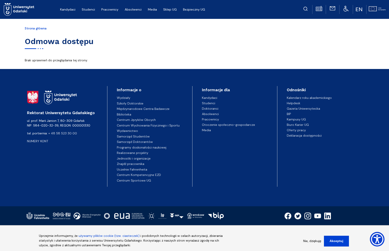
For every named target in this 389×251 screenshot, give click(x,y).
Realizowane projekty (132, 153)
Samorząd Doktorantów (135, 142)
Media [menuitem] (152, 9)
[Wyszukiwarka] (305, 8)
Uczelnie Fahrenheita (132, 169)
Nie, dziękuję (312, 241)
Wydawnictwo (127, 131)
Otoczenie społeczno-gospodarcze (228, 125)
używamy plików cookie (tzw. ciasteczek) (109, 236)
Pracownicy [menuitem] (109, 9)
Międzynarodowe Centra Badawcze (143, 109)
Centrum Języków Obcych (136, 120)
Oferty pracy (296, 130)
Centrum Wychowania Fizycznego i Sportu (148, 125)
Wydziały (123, 98)
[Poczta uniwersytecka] (332, 8)
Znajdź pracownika (130, 164)
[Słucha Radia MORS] (319, 8)
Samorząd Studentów (133, 136)
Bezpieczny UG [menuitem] (194, 9)
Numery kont (37, 141)
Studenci (208, 103)
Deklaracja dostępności (304, 135)
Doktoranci (210, 109)
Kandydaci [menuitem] (67, 9)
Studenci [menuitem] (88, 9)
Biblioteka (124, 114)
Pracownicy (210, 119)
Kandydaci (209, 98)
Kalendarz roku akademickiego (309, 98)
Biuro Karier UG (298, 125)
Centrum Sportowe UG (134, 180)
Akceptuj (336, 241)
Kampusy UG (296, 119)
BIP (289, 114)
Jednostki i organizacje (134, 158)
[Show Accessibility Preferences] (377, 239)
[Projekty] (377, 8)
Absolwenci (210, 114)
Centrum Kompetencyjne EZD (139, 175)
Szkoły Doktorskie (130, 103)
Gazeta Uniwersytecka (303, 109)
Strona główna (36, 28)
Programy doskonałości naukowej (141, 147)
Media (206, 130)
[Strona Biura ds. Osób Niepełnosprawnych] (346, 8)
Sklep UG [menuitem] (170, 9)
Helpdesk (293, 103)
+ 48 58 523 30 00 (62, 133)
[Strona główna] (19, 9)
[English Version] (359, 9)
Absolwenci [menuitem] (133, 9)
